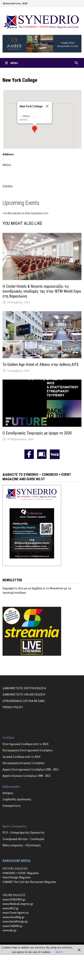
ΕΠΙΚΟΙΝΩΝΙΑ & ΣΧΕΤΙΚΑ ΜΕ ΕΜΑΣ (24, 701)
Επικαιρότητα (11, 806)
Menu (14, 63)
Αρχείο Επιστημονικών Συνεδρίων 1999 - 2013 (30, 769)
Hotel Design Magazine (17, 877)
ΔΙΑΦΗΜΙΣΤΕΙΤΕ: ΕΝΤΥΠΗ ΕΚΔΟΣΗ (24, 688)
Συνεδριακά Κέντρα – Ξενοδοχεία (23, 839)
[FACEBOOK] (29, 454)
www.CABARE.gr (13, 926)
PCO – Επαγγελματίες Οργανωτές (24, 832)
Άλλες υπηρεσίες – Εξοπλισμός (22, 845)
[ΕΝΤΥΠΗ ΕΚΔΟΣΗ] (41, 454)
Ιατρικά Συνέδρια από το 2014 (21, 757)
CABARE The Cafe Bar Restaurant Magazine (29, 882)
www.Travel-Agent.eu (16, 912)
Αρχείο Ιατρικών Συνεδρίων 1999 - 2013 (26, 776)
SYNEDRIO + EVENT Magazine (21, 873)
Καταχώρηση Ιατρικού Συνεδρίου (24, 763)
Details (24, 119)
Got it (59, 952)
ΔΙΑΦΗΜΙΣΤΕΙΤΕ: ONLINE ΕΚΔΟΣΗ (24, 694)
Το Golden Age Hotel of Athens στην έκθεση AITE (41, 364)
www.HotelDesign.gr (15, 921)
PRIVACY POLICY (13, 707)
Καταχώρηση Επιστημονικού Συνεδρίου (28, 750)
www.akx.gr (10, 930)
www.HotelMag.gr (13, 917)
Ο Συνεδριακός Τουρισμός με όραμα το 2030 (37, 433)
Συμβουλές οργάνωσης (17, 799)
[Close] (47, 106)
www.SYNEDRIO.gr (14, 899)
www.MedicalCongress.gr (18, 904)
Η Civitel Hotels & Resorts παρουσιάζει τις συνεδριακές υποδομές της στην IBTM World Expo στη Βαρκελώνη (42, 291)
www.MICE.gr (11, 908)
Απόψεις (8, 793)
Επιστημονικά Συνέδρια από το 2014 (25, 744)
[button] (34, 129)
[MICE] (54, 454)
